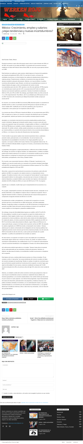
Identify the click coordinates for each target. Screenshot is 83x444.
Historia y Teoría (52, 19)
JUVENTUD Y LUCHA (48, 3)
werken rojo (6, 33)
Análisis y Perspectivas (36, 3)
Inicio (5, 19)
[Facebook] (77, 6)
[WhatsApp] (14, 38)
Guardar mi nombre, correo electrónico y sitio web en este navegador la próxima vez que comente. (27, 393)
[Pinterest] (11, 38)
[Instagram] (79, 6)
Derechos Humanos (61, 419)
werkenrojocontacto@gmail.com (15, 423)
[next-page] (53, 337)
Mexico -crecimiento (16, 302)
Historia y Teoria (61, 417)
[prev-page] (51, 337)
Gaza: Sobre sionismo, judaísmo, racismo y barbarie (11, 319)
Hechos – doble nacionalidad (27, 353)
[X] (7, 38)
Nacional (20, 19)
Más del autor (19, 337)
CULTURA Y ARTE (57, 3)
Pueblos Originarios (68, 19)
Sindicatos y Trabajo (19, 24)
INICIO (63, 442)
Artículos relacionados (8, 337)
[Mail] (82, 6)
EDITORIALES (3, 3)
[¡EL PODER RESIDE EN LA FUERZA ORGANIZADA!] (33, 432)
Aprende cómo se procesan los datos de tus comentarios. (34, 402)
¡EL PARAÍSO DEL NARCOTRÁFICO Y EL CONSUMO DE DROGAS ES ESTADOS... (45, 415)
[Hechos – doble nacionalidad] (28, 346)
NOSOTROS (9, 3)
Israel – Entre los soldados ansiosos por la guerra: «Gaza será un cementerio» (42, 319)
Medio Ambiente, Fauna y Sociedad (65, 426)
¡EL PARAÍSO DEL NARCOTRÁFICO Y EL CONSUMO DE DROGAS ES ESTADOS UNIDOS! (10, 355)
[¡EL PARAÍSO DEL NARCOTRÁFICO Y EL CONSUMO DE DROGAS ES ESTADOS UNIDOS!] (10, 346)
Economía (40, 19)
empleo (9, 302)
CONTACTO (15, 3)
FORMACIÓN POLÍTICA (25, 3)
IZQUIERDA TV (65, 3)
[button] (80, 19)
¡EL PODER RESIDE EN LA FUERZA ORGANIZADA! (45, 430)
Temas (11, 19)
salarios (23, 302)
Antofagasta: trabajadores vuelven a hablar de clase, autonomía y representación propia (45, 355)
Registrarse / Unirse (19, 1)
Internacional (30, 19)
